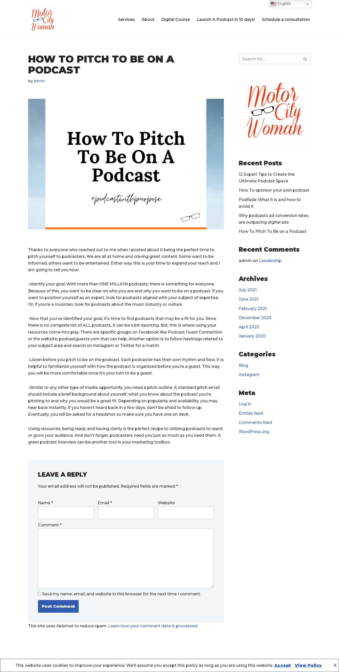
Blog (243, 365)
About (148, 19)
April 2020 (249, 327)
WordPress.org (254, 431)
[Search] (305, 59)
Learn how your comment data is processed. (153, 626)
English (283, 3)
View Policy (308, 665)
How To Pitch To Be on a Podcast (272, 231)
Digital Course (175, 19)
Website (166, 503)
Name (45, 503)
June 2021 (248, 299)
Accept (282, 665)
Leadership (270, 260)
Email (105, 503)
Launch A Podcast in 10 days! (226, 19)
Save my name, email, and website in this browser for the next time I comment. (121, 594)
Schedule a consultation (286, 19)
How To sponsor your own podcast (274, 190)
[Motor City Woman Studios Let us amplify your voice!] (43, 19)
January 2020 (252, 336)
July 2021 (248, 290)
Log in (245, 404)
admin (39, 81)
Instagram (249, 374)
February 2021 (253, 308)
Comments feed (255, 422)
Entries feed (251, 413)
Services (126, 19)
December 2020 (255, 317)
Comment (50, 525)
